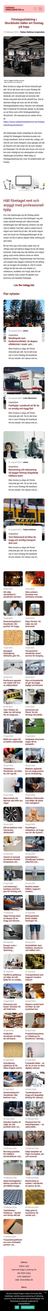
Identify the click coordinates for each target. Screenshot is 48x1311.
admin (25, 331)
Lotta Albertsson (30, 398)
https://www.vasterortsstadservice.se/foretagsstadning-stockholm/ (23, 123)
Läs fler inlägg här (24, 285)
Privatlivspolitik (27, 1307)
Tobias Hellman (27, 32)
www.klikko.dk (26, 1280)
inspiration (40, 32)
